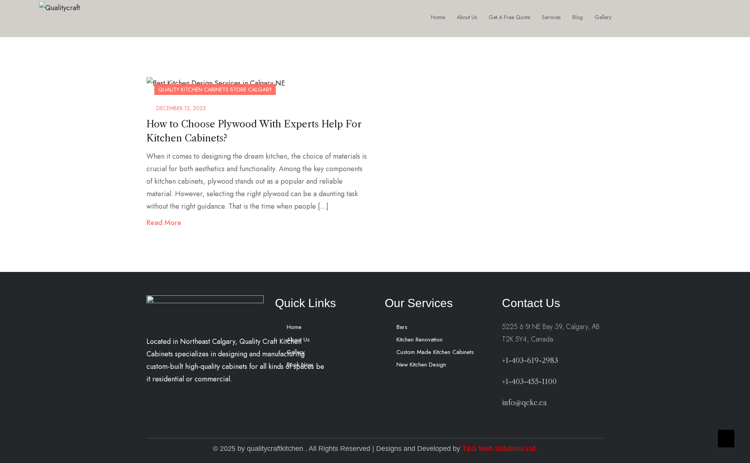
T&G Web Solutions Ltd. (500, 448)
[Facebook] (640, 17)
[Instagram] (658, 17)
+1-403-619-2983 (530, 360)
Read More (163, 223)
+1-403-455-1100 (529, 381)
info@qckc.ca (524, 403)
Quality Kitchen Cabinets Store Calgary (215, 89)
